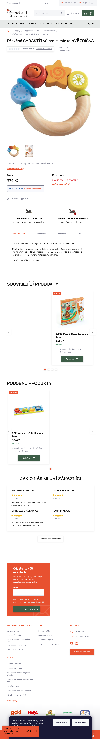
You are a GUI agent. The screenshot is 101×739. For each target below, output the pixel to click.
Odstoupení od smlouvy (16, 645)
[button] (45, 369)
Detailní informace (15, 169)
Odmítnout (61, 722)
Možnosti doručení (61, 184)
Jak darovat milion (14, 668)
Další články (12, 701)
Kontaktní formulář (82, 651)
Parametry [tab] (41, 233)
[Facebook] (72, 643)
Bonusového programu (33, 188)
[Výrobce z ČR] (68, 713)
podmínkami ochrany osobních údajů (28, 602)
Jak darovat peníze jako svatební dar (20, 680)
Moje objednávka (14, 3)
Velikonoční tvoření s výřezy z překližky (19, 673)
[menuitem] (17, 23)
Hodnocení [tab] (62, 233)
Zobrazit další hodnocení (50, 538)
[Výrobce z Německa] (16, 712)
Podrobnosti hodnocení (44, 49)
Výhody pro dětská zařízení (49, 644)
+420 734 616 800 (82, 636)
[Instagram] (76, 643)
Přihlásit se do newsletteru (27, 609)
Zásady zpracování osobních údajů (18, 640)
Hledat (62, 13)
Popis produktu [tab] (19, 233)
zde (40, 728)
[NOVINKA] (72, 311)
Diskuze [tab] (81, 233)
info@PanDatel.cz (82, 632)
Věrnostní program (45, 640)
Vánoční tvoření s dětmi (16, 695)
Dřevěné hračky (13, 686)
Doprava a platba (45, 635)
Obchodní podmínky (14, 635)
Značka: (64, 50)
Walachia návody (14, 663)
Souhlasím (80, 722)
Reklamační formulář (15, 649)
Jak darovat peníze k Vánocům (19, 690)
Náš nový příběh (44, 631)
